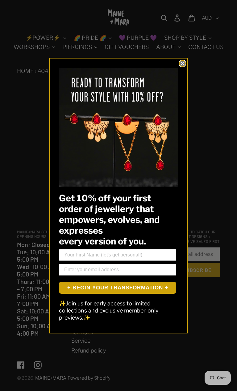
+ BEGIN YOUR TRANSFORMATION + (117, 288)
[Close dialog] (182, 63)
